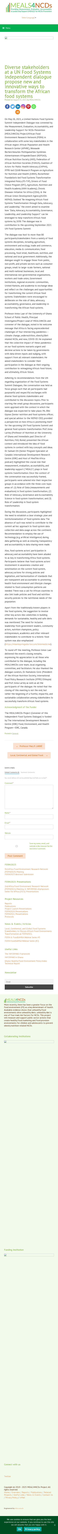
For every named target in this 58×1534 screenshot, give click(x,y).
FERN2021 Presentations (16, 914)
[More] (17, 112)
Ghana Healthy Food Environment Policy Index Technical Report (26, 962)
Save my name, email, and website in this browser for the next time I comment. (41, 846)
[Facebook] (7, 106)
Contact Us (48, 1494)
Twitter (7, 1476)
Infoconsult (19, 1508)
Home (7, 1492)
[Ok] (54, 1525)
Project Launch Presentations (18, 908)
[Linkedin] (18, 106)
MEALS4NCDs (35, 100)
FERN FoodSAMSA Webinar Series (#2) (22, 941)
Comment (9, 783)
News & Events (34, 1494)
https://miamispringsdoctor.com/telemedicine (28, 644)
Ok (19, 1529)
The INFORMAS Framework (17, 953)
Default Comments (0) (12, 772)
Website (8, 833)
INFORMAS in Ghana (14, 957)
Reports (8, 903)
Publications (10, 906)
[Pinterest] (28, 106)
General (15, 733)
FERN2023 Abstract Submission (19, 874)
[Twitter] (12, 106)
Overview (15, 1492)
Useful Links (19, 1494)
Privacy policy (32, 1529)
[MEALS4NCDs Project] (29, 7)
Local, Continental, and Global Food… (29, 755)
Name (7, 813)
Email (7, 823)
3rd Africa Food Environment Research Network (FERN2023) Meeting (26, 870)
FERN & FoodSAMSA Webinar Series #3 (22, 937)
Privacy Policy (11, 1497)
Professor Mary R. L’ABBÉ (29, 746)
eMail (22, 1497)
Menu (8, 28)
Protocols (9, 916)
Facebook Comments (28, 772)
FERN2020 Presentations (16, 911)
